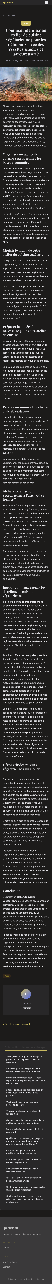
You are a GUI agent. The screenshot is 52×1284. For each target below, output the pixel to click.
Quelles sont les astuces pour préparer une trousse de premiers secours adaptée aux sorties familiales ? (25, 1141)
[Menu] (46, 2)
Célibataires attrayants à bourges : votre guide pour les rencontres (25, 1188)
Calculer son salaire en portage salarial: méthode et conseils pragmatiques (25, 1121)
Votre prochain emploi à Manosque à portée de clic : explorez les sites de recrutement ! (24, 1059)
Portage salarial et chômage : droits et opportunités (24, 1130)
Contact (6, 1267)
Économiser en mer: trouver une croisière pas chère (22, 1170)
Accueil (6, 15)
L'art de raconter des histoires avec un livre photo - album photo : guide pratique (24, 1092)
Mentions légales (10, 1262)
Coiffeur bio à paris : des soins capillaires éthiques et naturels (21, 1152)
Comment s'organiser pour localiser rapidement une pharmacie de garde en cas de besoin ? (25, 1080)
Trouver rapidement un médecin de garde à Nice (23, 1112)
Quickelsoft (10, 1228)
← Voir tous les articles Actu (17, 1024)
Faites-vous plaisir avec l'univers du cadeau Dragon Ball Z (23, 1161)
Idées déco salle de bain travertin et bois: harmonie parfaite (23, 1179)
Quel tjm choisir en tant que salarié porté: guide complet (23, 1103)
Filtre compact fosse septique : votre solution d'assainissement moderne (23, 1070)
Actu (14, 15)
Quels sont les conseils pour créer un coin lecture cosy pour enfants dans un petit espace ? (24, 1199)
